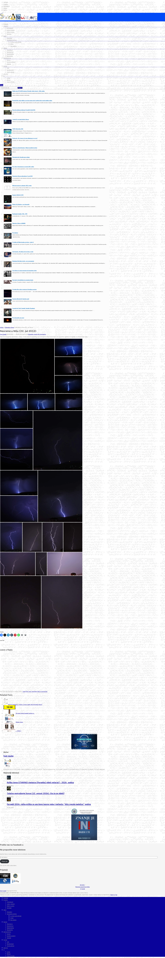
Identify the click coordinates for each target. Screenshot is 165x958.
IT (3, 76)
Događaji (9, 38)
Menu (1, 85)
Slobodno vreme (12, 40)
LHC (8, 68)
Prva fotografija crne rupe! (18, 318)
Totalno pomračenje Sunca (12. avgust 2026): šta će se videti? (35, 793)
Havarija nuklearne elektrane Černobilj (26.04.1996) (23, 110)
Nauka (5, 48)
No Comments (42, 334)
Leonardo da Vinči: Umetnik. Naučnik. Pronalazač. (23, 308)
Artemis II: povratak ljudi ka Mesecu (20, 119)
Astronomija (7, 58)
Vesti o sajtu (10, 32)
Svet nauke (3, 334)
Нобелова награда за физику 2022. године (22, 185)
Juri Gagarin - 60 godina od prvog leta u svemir (22, 251)
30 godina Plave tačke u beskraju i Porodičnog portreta (24, 289)
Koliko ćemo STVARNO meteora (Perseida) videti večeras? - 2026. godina (28, 91)
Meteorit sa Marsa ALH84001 (18, 223)
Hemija (5, 74)
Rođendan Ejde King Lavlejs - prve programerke (23, 261)
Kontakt (5, 2)
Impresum (6, 6)
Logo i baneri (11, 30)
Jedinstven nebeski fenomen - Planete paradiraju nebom (24, 147)
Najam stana (19, 722)
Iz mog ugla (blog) (15, 42)
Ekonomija (10, 52)
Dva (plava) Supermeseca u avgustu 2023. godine (23, 166)
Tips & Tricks (10, 82)
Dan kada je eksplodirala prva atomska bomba (22, 280)
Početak (5, 24)
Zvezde (9, 64)
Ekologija (10, 50)
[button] (27, 366)
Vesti (4, 36)
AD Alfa (82, 885)
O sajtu (5, 4)
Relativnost (10, 70)
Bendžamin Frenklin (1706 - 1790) (19, 214)
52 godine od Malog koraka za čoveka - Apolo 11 (23, 242)
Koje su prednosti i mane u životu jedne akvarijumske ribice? (25, 705)
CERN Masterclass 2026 (17, 129)
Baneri (5, 8)
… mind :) (18, 731)
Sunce (8, 60)
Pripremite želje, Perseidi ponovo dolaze (21, 157)
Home (1, 327)
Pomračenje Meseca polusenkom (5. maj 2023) (22, 176)
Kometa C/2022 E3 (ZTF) (18, 195)
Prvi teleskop (15, 232)
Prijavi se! (4, 861)
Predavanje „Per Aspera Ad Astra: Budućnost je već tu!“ (25, 138)
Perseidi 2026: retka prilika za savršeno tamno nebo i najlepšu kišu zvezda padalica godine (32, 100)
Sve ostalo (13, 46)
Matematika (10, 54)
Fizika (5, 66)
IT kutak (82, 889)
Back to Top (113, 895)
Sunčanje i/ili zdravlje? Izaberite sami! (20, 299)
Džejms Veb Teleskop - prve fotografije (20, 204)
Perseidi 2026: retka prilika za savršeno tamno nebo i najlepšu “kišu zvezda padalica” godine (49, 804)
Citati (11, 44)
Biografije (10, 56)
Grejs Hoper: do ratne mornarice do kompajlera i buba (24, 270)
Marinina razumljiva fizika (82, 887)
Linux (8, 78)
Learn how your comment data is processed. (35, 691)
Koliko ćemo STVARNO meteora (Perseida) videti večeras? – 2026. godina (40, 782)
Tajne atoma (10, 72)
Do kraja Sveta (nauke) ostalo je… (25, 713)
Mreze (8, 80)
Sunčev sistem (11, 62)
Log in (5, 10)
